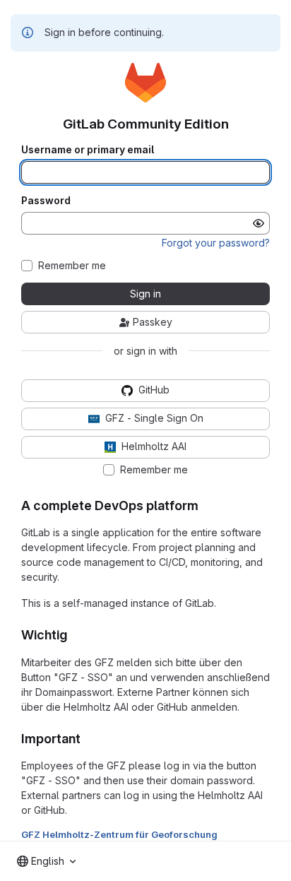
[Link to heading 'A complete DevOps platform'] (205, 505)
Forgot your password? (216, 243)
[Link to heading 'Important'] (88, 738)
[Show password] (258, 223)
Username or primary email (87, 149)
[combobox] (46, 861)
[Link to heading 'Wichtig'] (74, 634)
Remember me (72, 265)
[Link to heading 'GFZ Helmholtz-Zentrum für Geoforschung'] (222, 834)
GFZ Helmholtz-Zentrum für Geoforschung (119, 834)
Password (46, 200)
